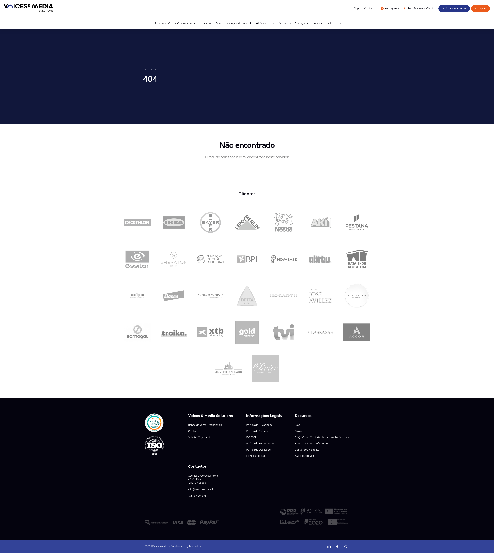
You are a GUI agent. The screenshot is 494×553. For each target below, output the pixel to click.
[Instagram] (345, 546)
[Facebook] (337, 546)
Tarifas (317, 23)
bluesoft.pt (195, 546)
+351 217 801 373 (197, 496)
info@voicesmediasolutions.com (207, 489)
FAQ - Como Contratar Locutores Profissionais (322, 437)
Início (146, 70)
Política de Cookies (257, 431)
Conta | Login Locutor (307, 450)
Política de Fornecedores (260, 443)
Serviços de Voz (210, 23)
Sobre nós (334, 23)
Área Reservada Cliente (421, 8)
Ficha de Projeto (255, 456)
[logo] (28, 8)
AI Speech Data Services (273, 23)
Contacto (369, 8)
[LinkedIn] (329, 546)
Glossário (300, 431)
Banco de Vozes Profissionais (174, 23)
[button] (154, 423)
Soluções (301, 23)
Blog (356, 8)
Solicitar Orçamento (199, 437)
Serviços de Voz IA (238, 23)
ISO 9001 (251, 437)
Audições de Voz (304, 456)
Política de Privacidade (259, 425)
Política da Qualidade (258, 450)
